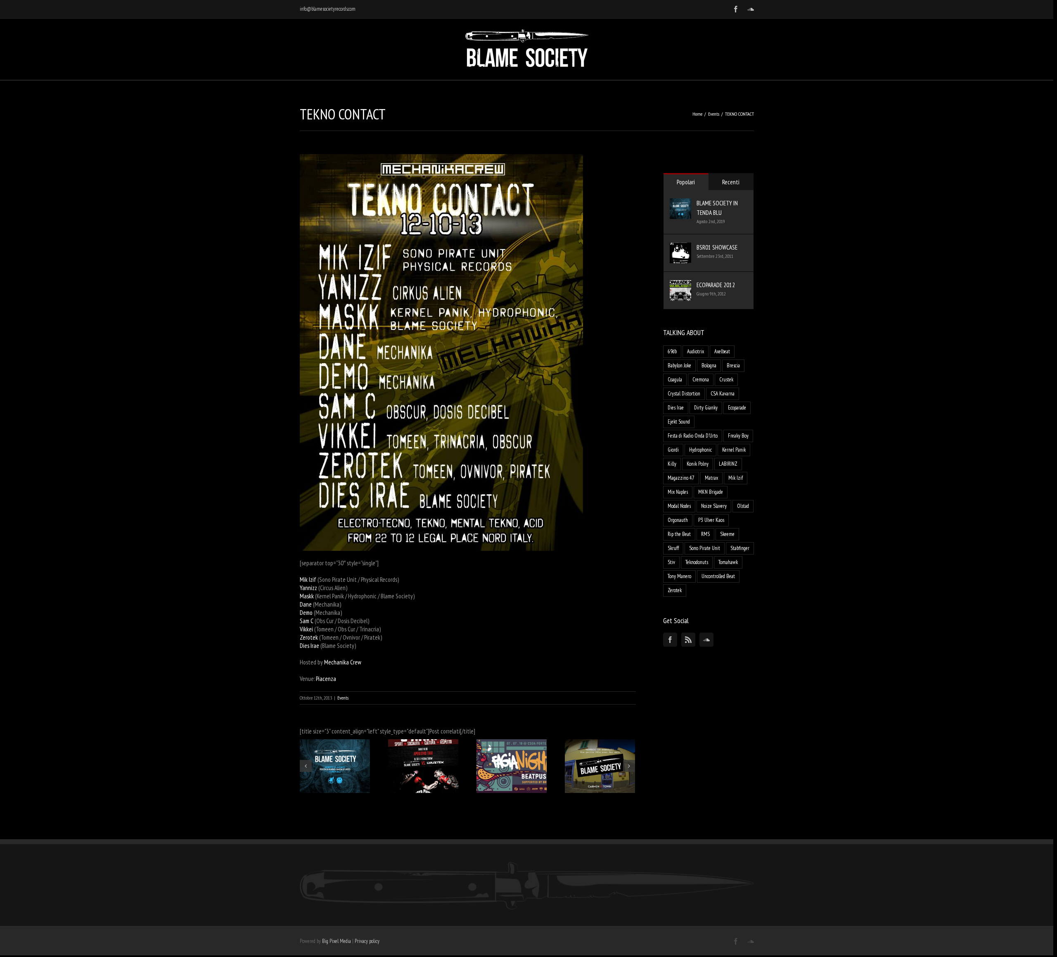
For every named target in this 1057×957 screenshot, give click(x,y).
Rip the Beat (679, 534)
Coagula (675, 379)
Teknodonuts (696, 562)
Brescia (733, 365)
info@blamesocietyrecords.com (327, 8)
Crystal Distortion (684, 393)
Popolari (686, 182)
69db (672, 351)
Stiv (671, 562)
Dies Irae (676, 407)
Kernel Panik (734, 449)
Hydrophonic (700, 449)
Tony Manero (679, 576)
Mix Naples (678, 491)
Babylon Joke (679, 365)
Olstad (743, 505)
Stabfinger (739, 548)
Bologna (709, 365)
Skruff (673, 548)
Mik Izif (735, 477)
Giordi (673, 449)
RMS (705, 534)
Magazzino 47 (681, 477)
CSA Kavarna (723, 393)
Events (342, 698)
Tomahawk (728, 562)
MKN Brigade (710, 491)
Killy (672, 463)
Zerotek (675, 590)
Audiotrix (695, 351)
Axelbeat (722, 351)
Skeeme (727, 534)
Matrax (711, 477)
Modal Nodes (679, 505)
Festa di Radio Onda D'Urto (693, 435)
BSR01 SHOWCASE (717, 247)
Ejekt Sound (679, 421)
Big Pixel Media (336, 941)
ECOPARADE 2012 (716, 285)
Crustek (726, 379)
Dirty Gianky (706, 407)
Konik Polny (698, 463)
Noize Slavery (714, 505)
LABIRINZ (728, 463)
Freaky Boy (738, 435)
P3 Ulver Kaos (711, 520)
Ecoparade (737, 407)
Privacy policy (367, 941)
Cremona (700, 379)
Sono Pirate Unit (704, 548)
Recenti (730, 182)
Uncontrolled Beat (718, 576)
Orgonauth (678, 520)
